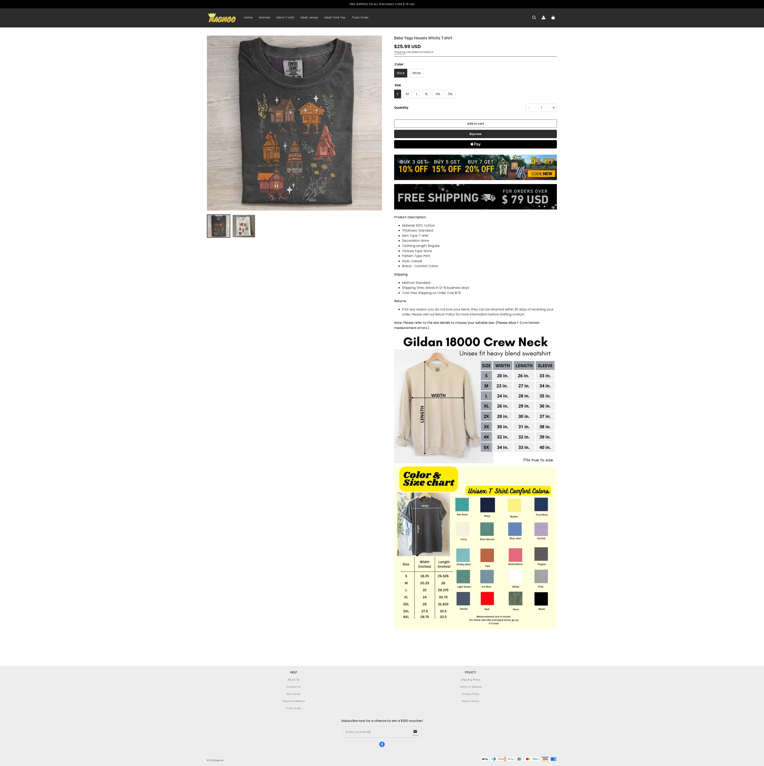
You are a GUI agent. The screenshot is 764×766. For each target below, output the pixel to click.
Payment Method (294, 701)
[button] (534, 17)
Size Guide (293, 694)
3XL (450, 94)
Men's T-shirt (285, 17)
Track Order (360, 17)
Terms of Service (471, 687)
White (416, 73)
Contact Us (293, 687)
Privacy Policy (470, 694)
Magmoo (219, 760)
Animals (264, 17)
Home (248, 17)
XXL (438, 94)
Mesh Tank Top (335, 17)
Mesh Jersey (309, 17)
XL (426, 94)
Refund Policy (470, 701)
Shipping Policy (470, 680)
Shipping (399, 52)
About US (293, 680)
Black (401, 73)
